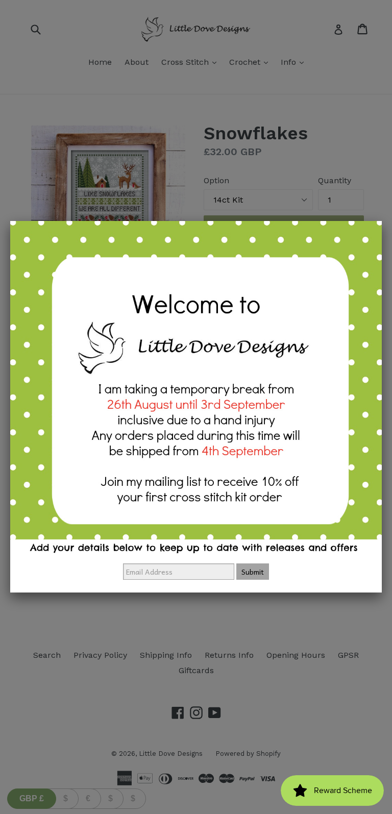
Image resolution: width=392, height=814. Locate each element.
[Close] (382, 221)
